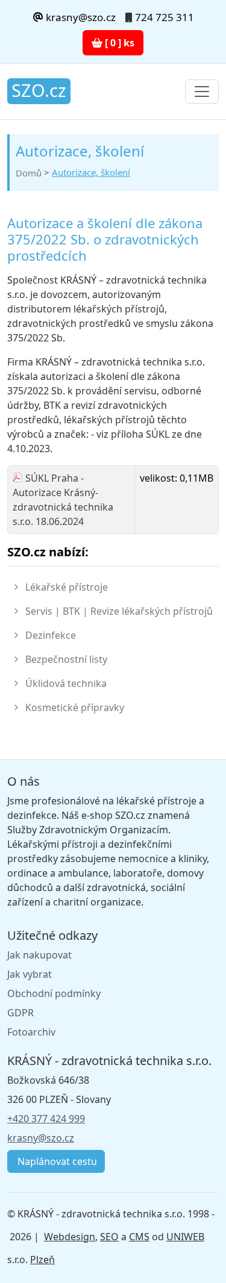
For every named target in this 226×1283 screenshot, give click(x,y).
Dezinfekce (50, 635)
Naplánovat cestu (56, 1161)
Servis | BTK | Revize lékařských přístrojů (119, 611)
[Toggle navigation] (202, 91)
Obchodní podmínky (54, 993)
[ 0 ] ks (118, 42)
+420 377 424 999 (46, 1118)
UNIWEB (185, 1236)
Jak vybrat (29, 974)
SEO (109, 1236)
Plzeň (42, 1259)
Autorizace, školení (91, 172)
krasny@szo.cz (79, 17)
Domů (29, 173)
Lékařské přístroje (66, 587)
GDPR (20, 1012)
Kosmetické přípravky (74, 707)
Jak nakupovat (39, 954)
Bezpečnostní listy (66, 659)
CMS (139, 1236)
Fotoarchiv (31, 1032)
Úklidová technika (66, 683)
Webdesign (69, 1236)
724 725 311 (164, 17)
